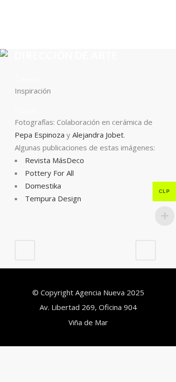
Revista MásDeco (54, 160)
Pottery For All (49, 173)
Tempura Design (53, 198)
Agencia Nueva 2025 (109, 292)
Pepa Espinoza (40, 135)
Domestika (43, 186)
